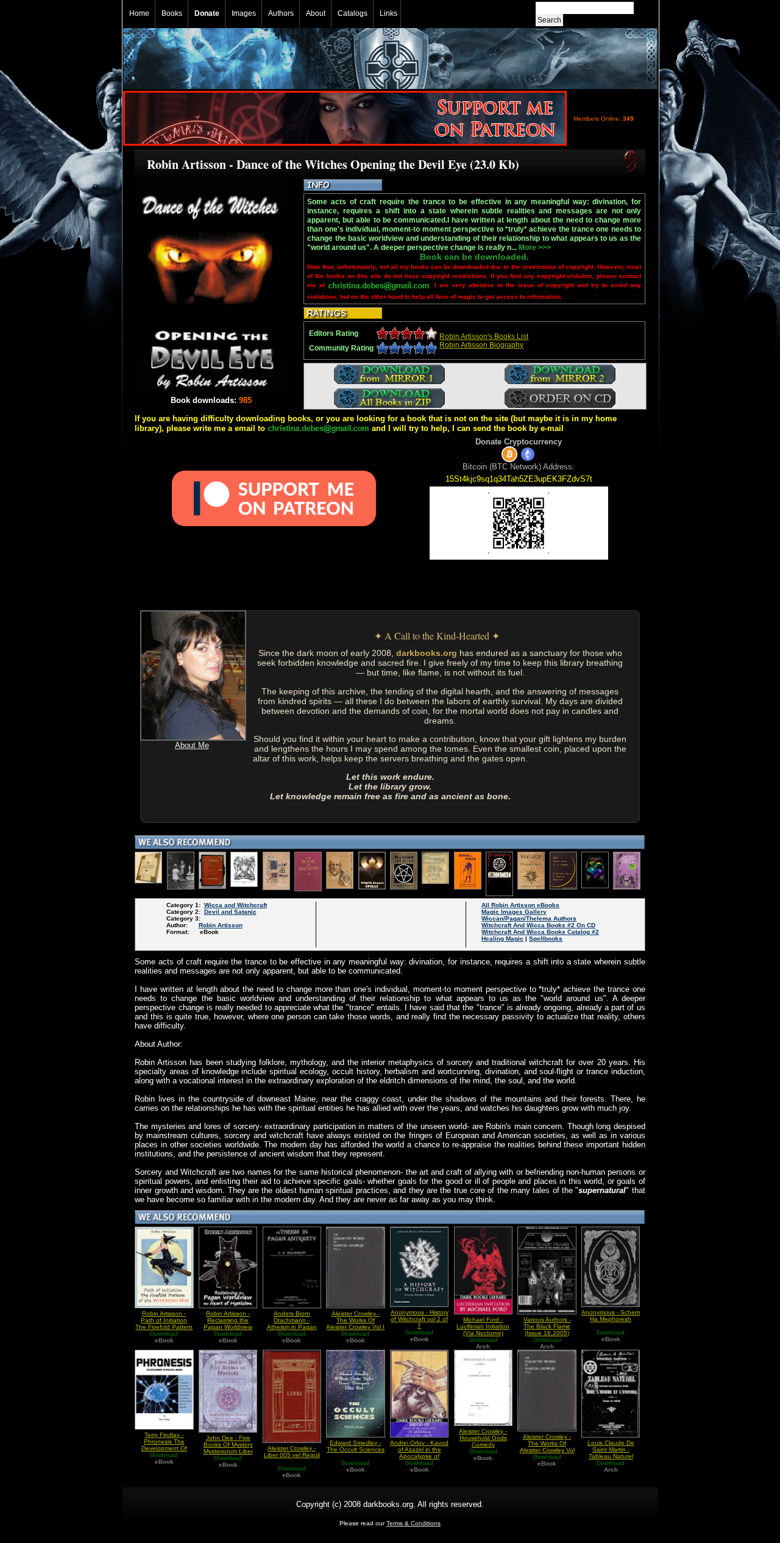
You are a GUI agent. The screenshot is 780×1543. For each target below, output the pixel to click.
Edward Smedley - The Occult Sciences (356, 1446)
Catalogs (352, 13)
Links (388, 13)
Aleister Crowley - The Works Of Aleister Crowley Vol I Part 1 (355, 1323)
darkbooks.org (426, 653)
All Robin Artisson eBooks (520, 905)
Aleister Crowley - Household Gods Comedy (483, 1438)
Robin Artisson (221, 925)
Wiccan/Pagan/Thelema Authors (528, 918)
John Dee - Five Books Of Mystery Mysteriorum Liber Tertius (228, 1447)
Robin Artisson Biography (481, 345)
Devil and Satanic (230, 911)
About (315, 13)
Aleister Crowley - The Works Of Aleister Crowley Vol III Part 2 (547, 1446)
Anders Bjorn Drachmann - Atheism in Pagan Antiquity (292, 1323)
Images (244, 13)
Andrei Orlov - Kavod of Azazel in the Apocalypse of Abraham (419, 1452)
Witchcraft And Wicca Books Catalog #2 (540, 931)
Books (171, 13)
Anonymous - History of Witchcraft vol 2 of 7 (419, 1319)
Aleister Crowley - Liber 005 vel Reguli (292, 1451)
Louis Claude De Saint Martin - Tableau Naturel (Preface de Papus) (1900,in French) (610, 1456)
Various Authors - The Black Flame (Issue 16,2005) (547, 1326)
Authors (281, 13)
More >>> (535, 247)
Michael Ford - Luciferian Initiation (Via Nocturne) (482, 1326)
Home (139, 13)
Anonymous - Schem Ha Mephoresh (610, 1315)
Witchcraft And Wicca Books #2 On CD (538, 925)
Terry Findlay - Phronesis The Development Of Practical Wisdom (164, 1444)
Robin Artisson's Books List (483, 336)
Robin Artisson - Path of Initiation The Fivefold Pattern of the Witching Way (164, 1323)
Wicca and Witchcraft (235, 905)
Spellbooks (545, 938)
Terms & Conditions (413, 1523)
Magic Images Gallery (514, 911)
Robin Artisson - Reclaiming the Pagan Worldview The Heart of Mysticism (228, 1327)
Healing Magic (502, 938)
